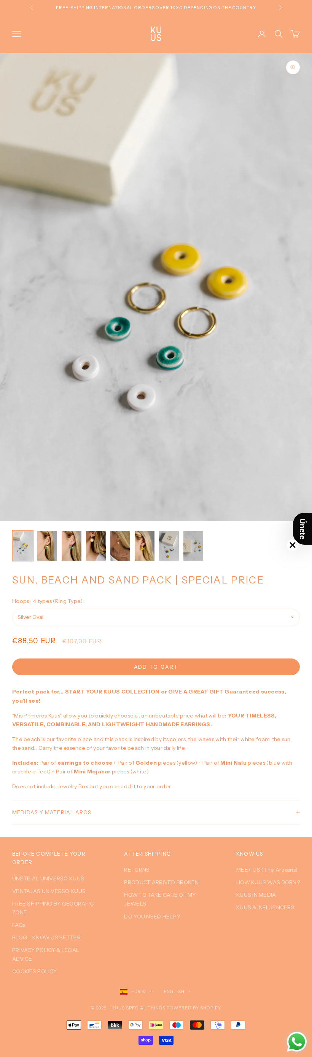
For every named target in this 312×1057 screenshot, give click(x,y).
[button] (302, 529)
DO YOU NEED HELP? (152, 916)
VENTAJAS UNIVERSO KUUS (49, 891)
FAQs (18, 924)
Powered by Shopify (194, 1008)
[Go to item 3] (71, 545)
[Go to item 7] (169, 545)
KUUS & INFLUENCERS (265, 907)
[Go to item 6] (144, 545)
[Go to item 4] (96, 545)
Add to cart (156, 667)
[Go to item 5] (120, 545)
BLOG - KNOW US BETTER (46, 937)
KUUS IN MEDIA (256, 894)
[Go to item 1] (22, 545)
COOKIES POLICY (34, 971)
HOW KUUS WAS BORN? (268, 882)
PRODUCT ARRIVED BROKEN (161, 882)
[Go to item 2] (47, 545)
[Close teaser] (292, 545)
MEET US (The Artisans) (267, 869)
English (174, 991)
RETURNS (137, 869)
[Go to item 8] (193, 545)
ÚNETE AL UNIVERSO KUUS (48, 878)
